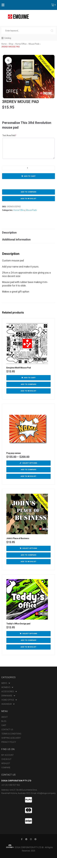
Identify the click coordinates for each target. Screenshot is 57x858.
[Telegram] (26, 839)
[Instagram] (31, 839)
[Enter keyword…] (26, 30)
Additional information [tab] (16, 239)
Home (4, 44)
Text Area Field (12, 135)
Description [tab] (9, 232)
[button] (8, 60)
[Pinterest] (35, 839)
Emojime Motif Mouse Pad (18, 368)
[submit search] (53, 30)
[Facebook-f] (22, 839)
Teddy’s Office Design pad (18, 624)
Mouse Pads (34, 44)
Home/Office (21, 44)
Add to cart (30, 176)
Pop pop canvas (13, 453)
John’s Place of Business (17, 538)
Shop (11, 44)
